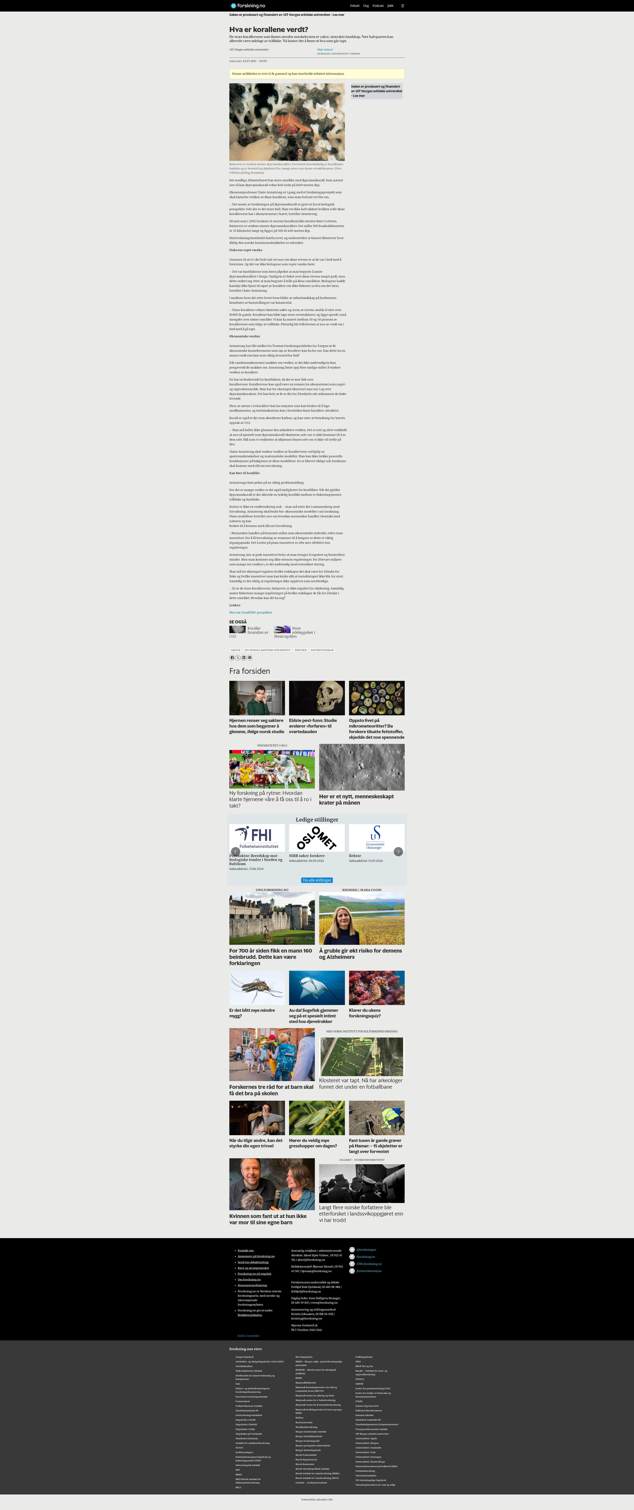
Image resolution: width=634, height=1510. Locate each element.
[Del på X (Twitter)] (238, 657)
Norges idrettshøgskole (308, 1450)
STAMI (359, 1401)
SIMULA (359, 1379)
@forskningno (366, 1249)
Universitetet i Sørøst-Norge (370, 1461)
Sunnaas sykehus (364, 1415)
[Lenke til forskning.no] (286, 4)
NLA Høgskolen (304, 1357)
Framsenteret (243, 1401)
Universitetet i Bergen (367, 1443)
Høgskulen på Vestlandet (249, 1433)
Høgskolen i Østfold (246, 1424)
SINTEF (359, 1383)
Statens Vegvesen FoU (367, 1406)
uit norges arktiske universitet (268, 650)
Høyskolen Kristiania (247, 1438)
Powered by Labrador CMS (317, 1499)
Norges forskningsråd (307, 1441)
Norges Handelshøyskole (309, 1436)
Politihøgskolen (364, 1357)
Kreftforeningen (244, 1452)
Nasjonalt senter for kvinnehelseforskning (318, 1404)
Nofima (299, 1417)
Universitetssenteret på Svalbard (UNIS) (376, 1466)
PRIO (358, 1361)
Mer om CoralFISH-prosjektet (250, 612)
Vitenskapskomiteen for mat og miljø (375, 1484)
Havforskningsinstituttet (249, 1415)
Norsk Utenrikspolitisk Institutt (312, 1468)
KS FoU (239, 1447)
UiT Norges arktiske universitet (372, 1433)
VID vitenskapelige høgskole (370, 1480)
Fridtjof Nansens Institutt (249, 1406)
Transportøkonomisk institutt (371, 1429)
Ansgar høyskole (245, 1357)
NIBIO (239, 1474)
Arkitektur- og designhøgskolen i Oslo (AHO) (260, 1361)
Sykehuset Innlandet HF (368, 1419)
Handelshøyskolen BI (247, 1410)
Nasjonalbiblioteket (306, 1382)
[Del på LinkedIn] (243, 657)
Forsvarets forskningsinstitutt (252, 1396)
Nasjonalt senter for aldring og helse (315, 1395)
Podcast (378, 6)
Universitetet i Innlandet (368, 1447)
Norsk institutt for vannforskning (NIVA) (317, 1478)
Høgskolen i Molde (246, 1419)
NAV (238, 1469)
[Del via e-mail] (249, 657)
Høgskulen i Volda (245, 1429)
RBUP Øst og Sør (364, 1366)
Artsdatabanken (244, 1366)
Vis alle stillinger (317, 880)
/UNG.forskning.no (369, 1264)
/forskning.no (365, 1256)
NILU (238, 1487)
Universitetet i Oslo (365, 1452)
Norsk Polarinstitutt (306, 1455)
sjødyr (235, 650)
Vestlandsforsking (365, 1471)
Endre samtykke (248, 1335)
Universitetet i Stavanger (368, 1457)
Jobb (390, 6)
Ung (366, 6)
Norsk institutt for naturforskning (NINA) (317, 1473)
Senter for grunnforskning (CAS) (372, 1388)
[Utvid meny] (403, 6)
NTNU (299, 1378)
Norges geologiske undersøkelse (313, 1445)
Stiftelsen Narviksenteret (368, 1410)
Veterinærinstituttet (365, 1475)
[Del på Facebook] (232, 657)
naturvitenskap (322, 650)
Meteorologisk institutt (248, 1465)
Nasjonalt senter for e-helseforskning (316, 1400)
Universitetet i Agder (366, 1438)
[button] (235, 851)
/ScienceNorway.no (369, 1271)
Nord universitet (304, 1422)
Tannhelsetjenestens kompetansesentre (376, 1424)
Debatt (355, 6)
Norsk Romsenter (305, 1464)
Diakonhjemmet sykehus (249, 1370)
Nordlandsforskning (306, 1427)
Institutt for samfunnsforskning (253, 1443)
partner (301, 650)
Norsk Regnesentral (306, 1459)
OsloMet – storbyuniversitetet (311, 1482)
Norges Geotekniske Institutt (311, 1431)
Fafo (238, 1383)
